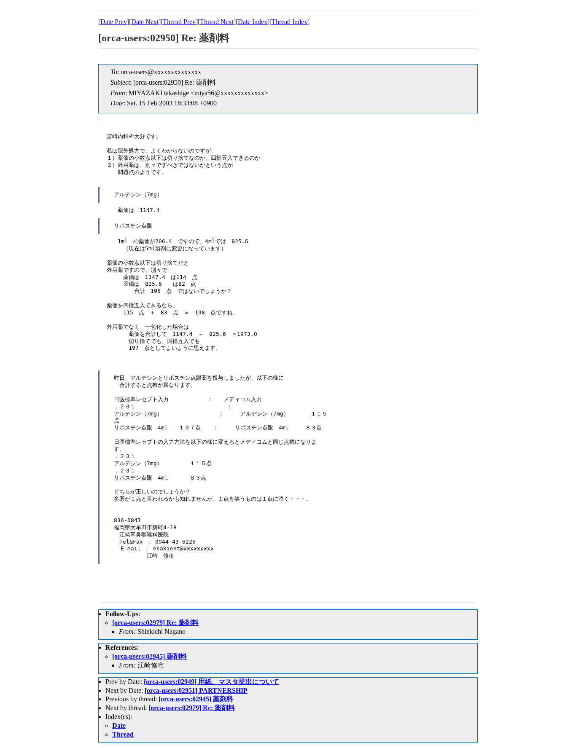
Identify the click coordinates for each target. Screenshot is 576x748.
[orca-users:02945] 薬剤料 (149, 656)
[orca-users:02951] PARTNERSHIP (196, 690)
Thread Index (289, 21)
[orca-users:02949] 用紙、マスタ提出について (211, 681)
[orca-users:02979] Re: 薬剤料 (155, 622)
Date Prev (113, 21)
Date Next (145, 21)
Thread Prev (179, 21)
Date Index (252, 21)
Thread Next (217, 21)
